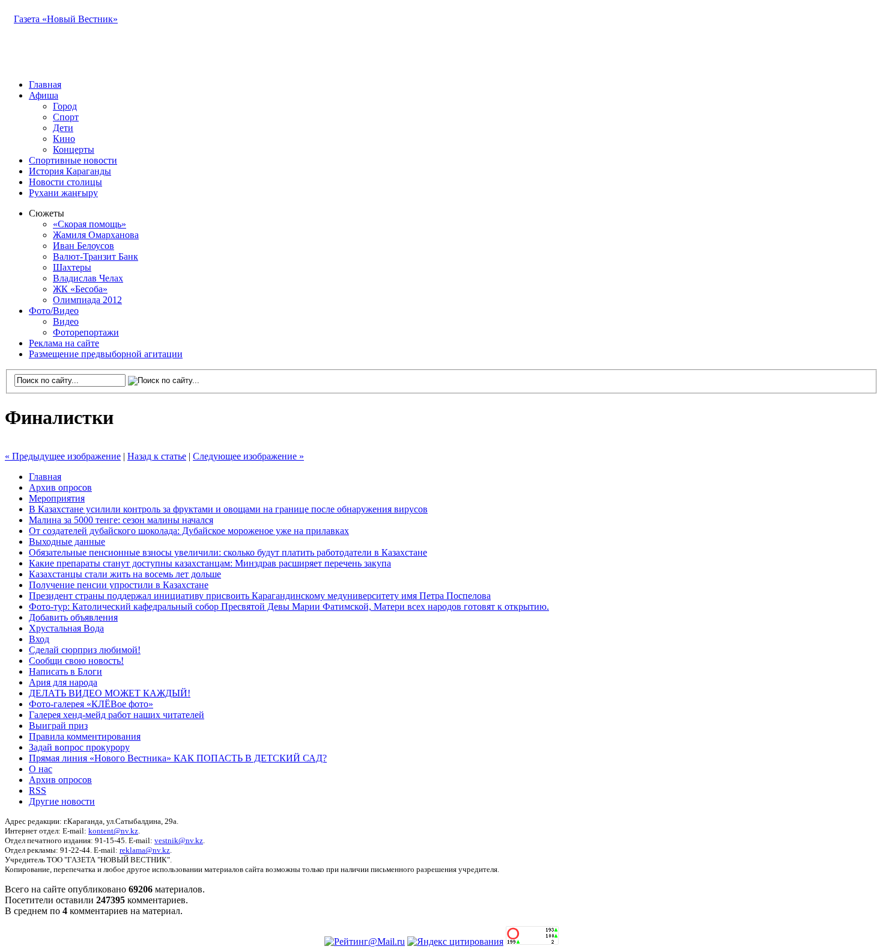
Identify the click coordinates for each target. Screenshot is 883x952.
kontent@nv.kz (113, 830)
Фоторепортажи (86, 332)
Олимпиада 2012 (87, 300)
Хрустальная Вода (66, 628)
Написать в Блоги (65, 671)
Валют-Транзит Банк (95, 256)
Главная (45, 84)
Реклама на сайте (64, 343)
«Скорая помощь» (89, 224)
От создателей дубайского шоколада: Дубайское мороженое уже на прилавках (189, 531)
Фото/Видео (54, 311)
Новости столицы (65, 182)
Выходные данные (67, 541)
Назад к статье (156, 456)
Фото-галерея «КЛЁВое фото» (91, 704)
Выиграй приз (58, 725)
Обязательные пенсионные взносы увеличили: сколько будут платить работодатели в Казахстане (228, 552)
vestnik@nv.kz (178, 840)
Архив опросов (60, 487)
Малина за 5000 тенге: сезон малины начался (121, 520)
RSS (37, 790)
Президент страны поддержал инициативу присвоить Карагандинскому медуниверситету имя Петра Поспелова (260, 596)
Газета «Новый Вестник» (66, 19)
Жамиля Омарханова (96, 235)
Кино (64, 139)
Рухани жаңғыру (63, 193)
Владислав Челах (88, 278)
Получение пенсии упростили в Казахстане (118, 585)
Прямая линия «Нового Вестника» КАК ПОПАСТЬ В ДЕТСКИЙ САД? (178, 758)
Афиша (43, 95)
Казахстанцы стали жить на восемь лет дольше (125, 574)
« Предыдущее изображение (63, 456)
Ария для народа (63, 682)
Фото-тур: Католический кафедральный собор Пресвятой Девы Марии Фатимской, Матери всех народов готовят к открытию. (289, 606)
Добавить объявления (73, 617)
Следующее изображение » (248, 456)
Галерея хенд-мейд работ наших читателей (116, 715)
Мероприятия (57, 498)
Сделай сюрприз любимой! (85, 650)
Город (65, 106)
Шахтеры (72, 267)
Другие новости (62, 801)
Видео (66, 321)
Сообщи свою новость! (76, 661)
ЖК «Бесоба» (80, 289)
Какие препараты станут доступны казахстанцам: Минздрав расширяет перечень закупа (210, 563)
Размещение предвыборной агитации (106, 354)
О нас (40, 769)
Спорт (66, 117)
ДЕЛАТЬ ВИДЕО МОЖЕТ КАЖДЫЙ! (109, 693)
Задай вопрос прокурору (79, 747)
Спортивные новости (73, 160)
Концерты (73, 149)
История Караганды (70, 171)
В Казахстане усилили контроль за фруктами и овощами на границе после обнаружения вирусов (228, 509)
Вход (39, 639)
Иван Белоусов (83, 246)
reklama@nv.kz (145, 850)
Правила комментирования (85, 736)
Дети (63, 128)
